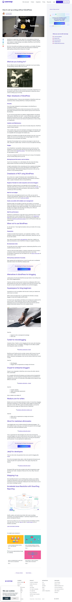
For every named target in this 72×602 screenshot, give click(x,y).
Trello (43, 589)
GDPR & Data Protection (35, 594)
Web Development (9, 14)
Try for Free (59, 1)
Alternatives (57, 590)
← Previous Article (19, 572)
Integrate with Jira (57, 41)
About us (19, 584)
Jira (43, 582)
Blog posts (49, 1)
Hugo (8, 456)
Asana (43, 584)
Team (18, 585)
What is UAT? (57, 584)
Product (32, 1)
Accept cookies (6, 598)
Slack (43, 587)
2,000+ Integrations (46, 590)
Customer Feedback (34, 582)
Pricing (43, 1)
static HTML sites (35, 253)
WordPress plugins (21, 150)
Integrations (38, 1)
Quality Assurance (33, 584)
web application (24, 239)
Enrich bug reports (57, 39)
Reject (14, 598)
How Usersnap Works (59, 589)
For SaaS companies (34, 589)
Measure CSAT (57, 38)
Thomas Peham (9, 13)
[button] (24, 526)
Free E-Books (57, 582)
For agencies (32, 590)
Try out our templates (59, 23)
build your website (25, 197)
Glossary (56, 592)
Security (31, 595)
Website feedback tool (59, 585)
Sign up (21, 522)
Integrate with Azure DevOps (59, 43)
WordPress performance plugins (19, 218)
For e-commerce (33, 592)
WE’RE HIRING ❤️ (21, 582)
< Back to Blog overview (54, 9)
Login (54, 1)
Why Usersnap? (26, 1)
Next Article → (29, 572)
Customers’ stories (21, 587)
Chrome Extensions (58, 587)
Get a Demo (66, 1)
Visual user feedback (58, 36)
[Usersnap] (8, 581)
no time (36, 186)
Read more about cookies (10, 595)
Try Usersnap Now (24, 56)
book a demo (30, 522)
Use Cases (32, 587)
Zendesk (44, 585)
